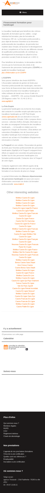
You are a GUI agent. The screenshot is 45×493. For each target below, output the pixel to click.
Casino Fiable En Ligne (25, 307)
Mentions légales (9, 426)
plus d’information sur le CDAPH (14, 73)
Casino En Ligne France (25, 218)
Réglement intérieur (10, 434)
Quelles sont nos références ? (14, 457)
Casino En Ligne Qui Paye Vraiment (25, 281)
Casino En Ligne (25, 216)
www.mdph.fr (19, 184)
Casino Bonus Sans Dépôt (25, 268)
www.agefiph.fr (7, 101)
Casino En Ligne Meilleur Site (25, 234)
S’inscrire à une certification (13, 454)
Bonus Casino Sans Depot (25, 262)
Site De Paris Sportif (25, 286)
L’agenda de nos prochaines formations (18, 451)
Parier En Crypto (25, 247)
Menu (24, 12)
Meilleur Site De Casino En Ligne (25, 252)
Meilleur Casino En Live (25, 275)
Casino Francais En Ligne (25, 299)
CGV (5, 431)
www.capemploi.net (9, 117)
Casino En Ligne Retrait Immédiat (25, 288)
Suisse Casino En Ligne (25, 283)
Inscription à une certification (14, 462)
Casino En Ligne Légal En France (25, 208)
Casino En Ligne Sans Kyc (25, 296)
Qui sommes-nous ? (11, 423)
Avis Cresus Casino (25, 265)
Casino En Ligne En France (25, 224)
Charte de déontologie (11, 436)
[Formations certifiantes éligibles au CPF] (11, 3)
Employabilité (8, 459)
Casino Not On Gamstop (25, 221)
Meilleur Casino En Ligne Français (25, 239)
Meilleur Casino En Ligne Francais (25, 213)
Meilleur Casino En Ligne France (25, 250)
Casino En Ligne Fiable (25, 211)
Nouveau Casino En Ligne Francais (25, 244)
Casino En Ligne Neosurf (25, 291)
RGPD (6, 428)
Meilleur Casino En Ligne (25, 198)
